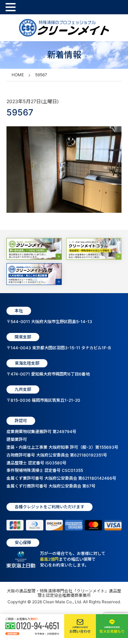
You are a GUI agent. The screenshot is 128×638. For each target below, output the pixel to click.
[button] (11, 7)
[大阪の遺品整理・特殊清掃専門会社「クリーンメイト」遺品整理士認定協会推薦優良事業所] (64, 27)
